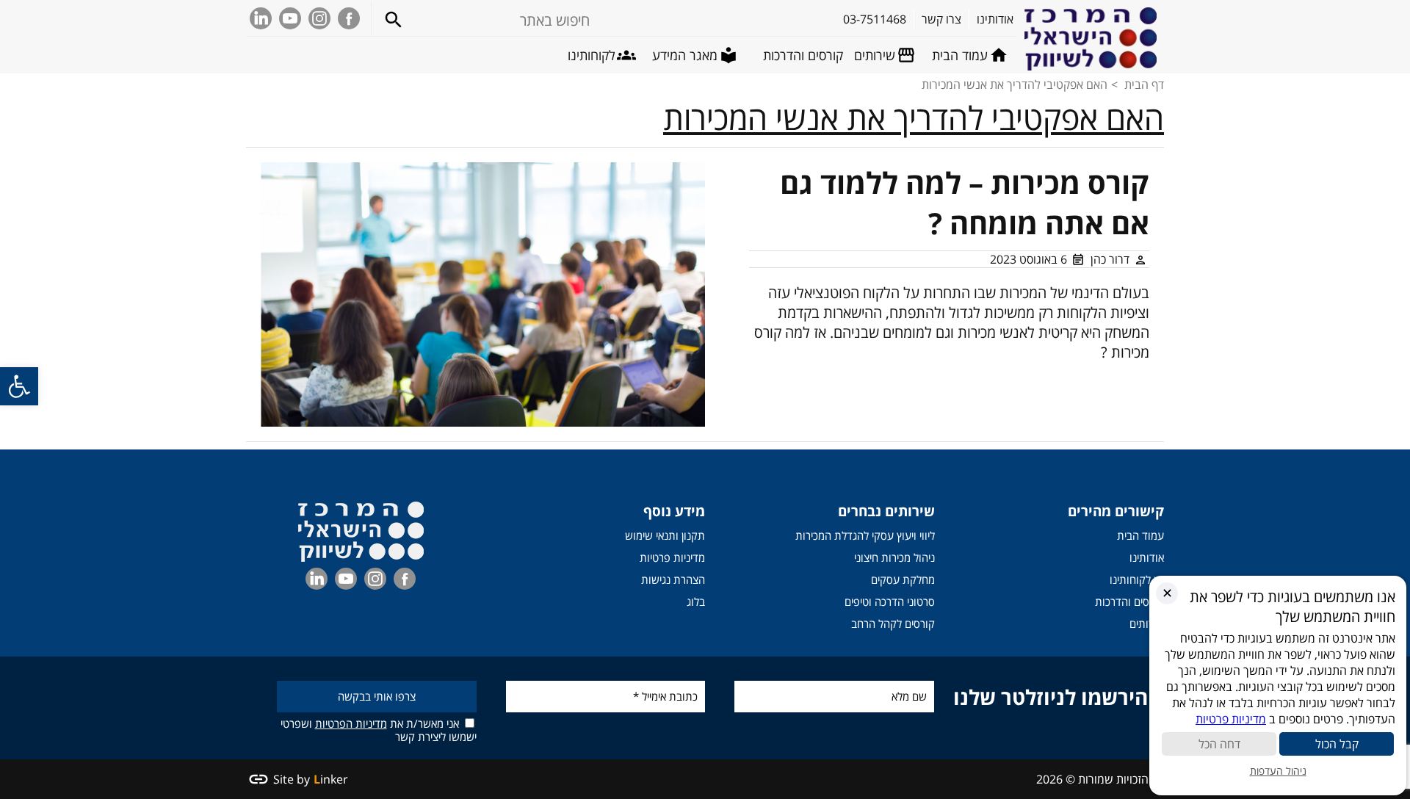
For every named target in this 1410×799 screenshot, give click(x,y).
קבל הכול (1337, 744)
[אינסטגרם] (319, 18)
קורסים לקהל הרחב (893, 623)
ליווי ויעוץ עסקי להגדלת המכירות (865, 535)
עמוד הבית (1140, 535)
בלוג (696, 601)
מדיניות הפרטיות (351, 723)
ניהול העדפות (1278, 771)
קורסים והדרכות (1129, 601)
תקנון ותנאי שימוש (665, 535)
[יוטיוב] (290, 18)
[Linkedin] (261, 18)
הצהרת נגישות (673, 579)
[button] (19, 386)
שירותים (1146, 623)
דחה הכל (1219, 744)
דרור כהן (1110, 259)
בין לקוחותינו (1137, 579)
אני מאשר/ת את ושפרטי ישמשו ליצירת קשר (379, 729)
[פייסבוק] (349, 18)
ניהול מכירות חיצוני (894, 557)
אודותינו (1146, 557)
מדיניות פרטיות (672, 557)
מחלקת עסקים (903, 579)
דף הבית (1144, 84)
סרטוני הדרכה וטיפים (890, 601)
